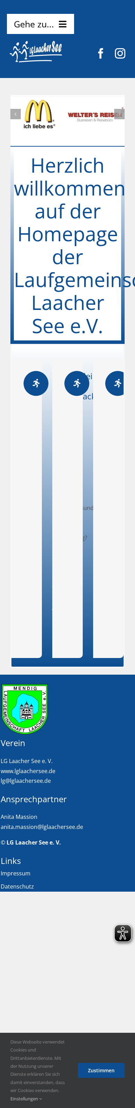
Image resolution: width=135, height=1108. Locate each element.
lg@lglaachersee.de (26, 781)
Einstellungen (24, 1099)
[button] (15, 114)
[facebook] (101, 53)
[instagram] (120, 53)
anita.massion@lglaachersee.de (42, 827)
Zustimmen (101, 1070)
